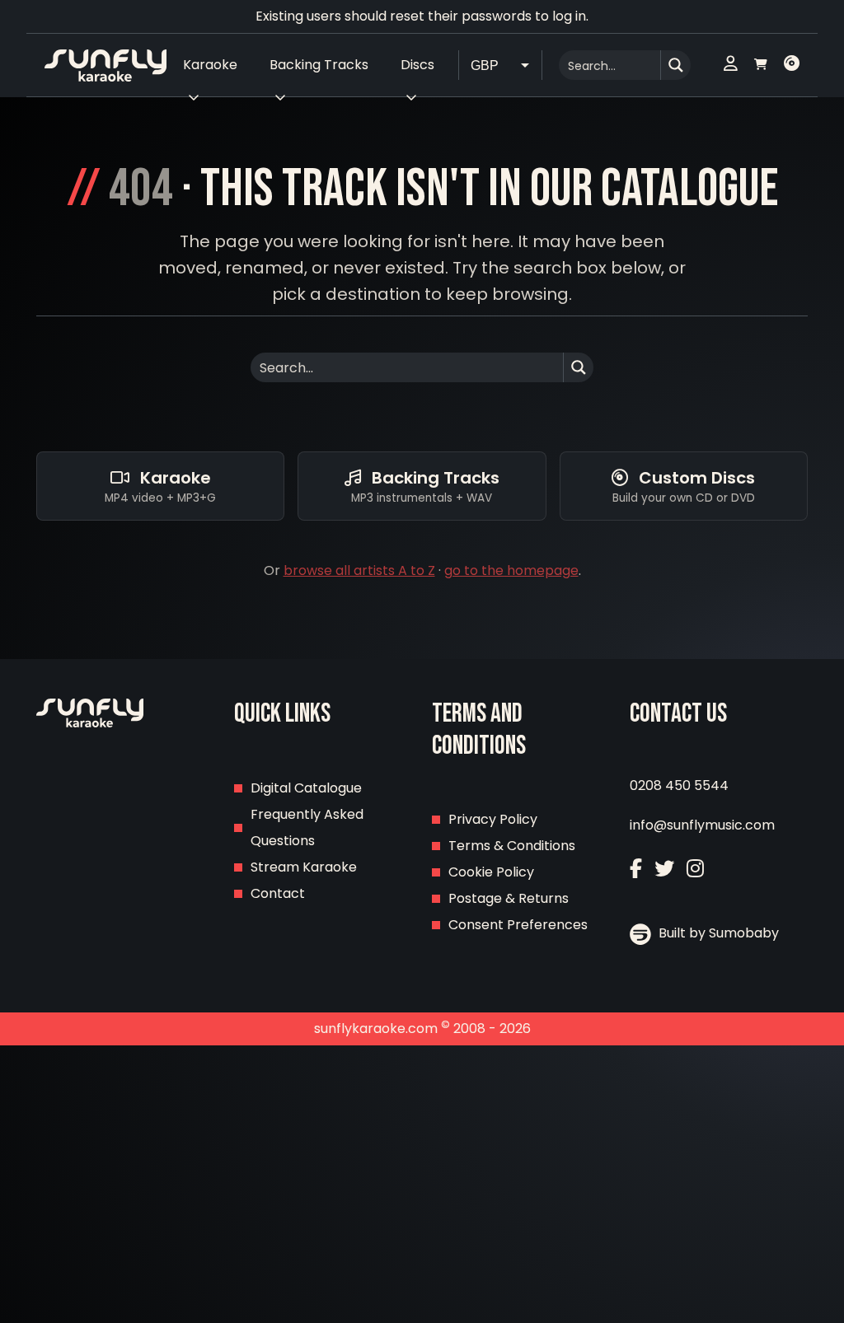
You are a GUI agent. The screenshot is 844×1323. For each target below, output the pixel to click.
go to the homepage (511, 570)
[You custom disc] (792, 65)
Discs (417, 64)
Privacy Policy (492, 819)
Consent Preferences (518, 924)
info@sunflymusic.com (702, 825)
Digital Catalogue (306, 787)
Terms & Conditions (511, 845)
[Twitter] (664, 868)
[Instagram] (695, 868)
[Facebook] (636, 868)
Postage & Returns (508, 898)
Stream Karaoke (304, 867)
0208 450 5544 (679, 785)
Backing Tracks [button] (319, 64)
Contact (278, 893)
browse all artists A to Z (359, 570)
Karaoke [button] (210, 64)
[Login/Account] (730, 65)
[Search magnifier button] (676, 65)
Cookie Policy (491, 872)
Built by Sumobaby (717, 932)
